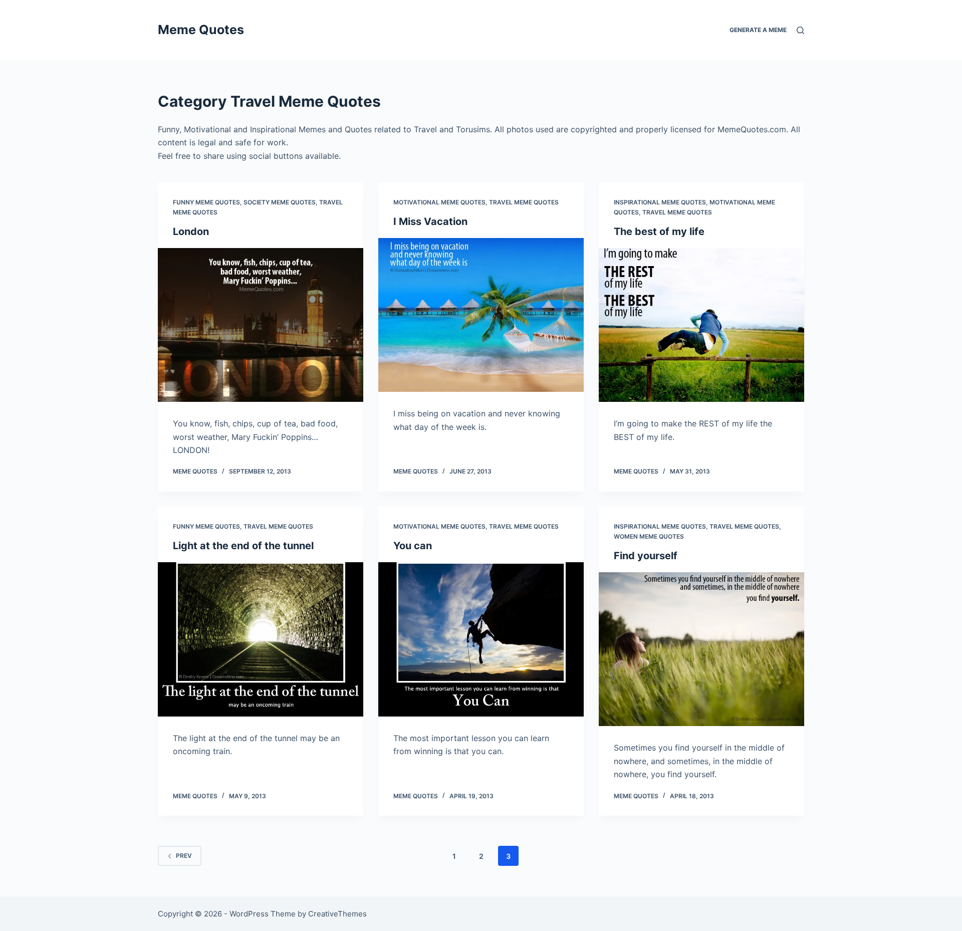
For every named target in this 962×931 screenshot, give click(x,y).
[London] (260, 325)
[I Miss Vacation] (481, 315)
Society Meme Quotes (280, 202)
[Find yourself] (701, 649)
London (191, 231)
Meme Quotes (201, 29)
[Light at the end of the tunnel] (260, 639)
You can (412, 546)
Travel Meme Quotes (524, 202)
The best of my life (659, 231)
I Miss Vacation (430, 221)
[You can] (481, 639)
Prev (184, 855)
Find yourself (645, 556)
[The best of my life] (701, 325)
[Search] (800, 30)
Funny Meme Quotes (206, 202)
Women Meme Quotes (649, 536)
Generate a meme (758, 30)
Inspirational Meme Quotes (660, 202)
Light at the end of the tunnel (243, 546)
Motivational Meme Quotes (439, 202)
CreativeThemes (337, 913)
